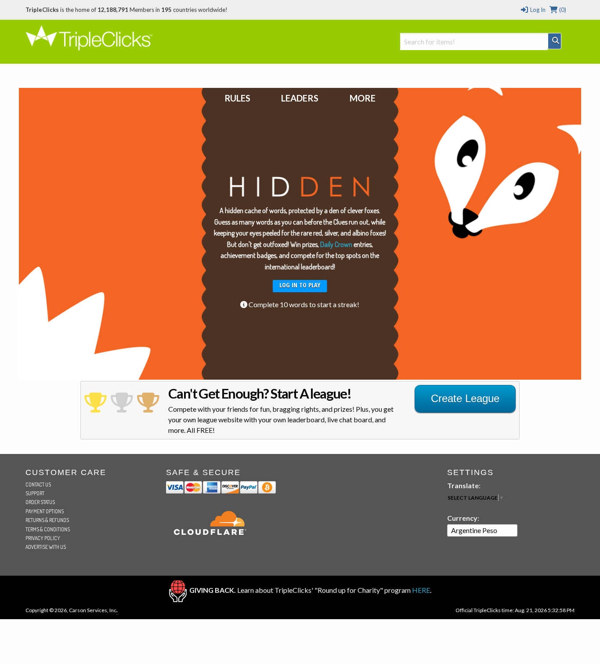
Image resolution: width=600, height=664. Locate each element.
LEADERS (299, 98)
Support (34, 493)
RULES (237, 98)
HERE (421, 590)
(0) (562, 9)
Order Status (40, 502)
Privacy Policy (42, 538)
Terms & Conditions (47, 529)
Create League (465, 398)
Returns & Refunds (47, 520)
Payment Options (44, 511)
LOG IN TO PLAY (299, 285)
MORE (363, 98)
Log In (537, 9)
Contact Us (38, 484)
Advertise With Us (45, 547)
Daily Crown (336, 244)
